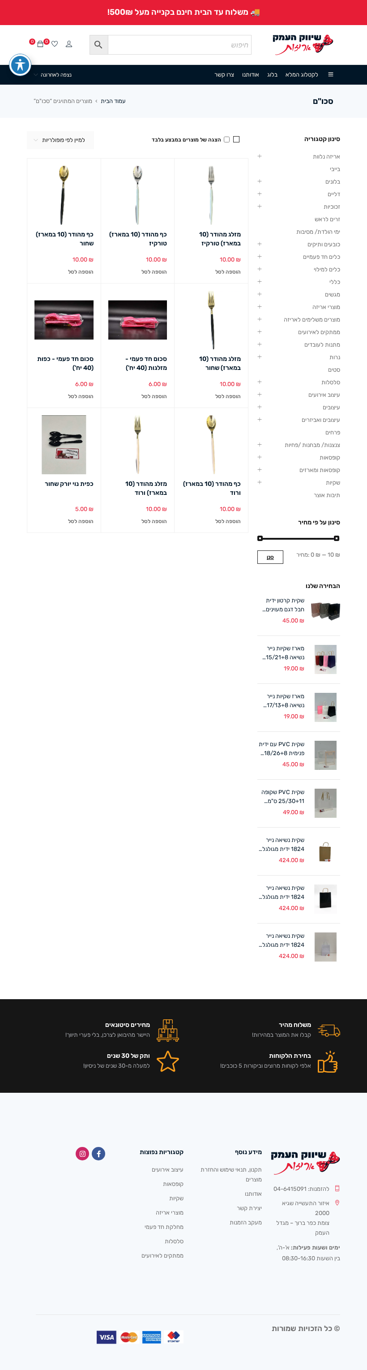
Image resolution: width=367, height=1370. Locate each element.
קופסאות (330, 457)
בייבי (335, 169)
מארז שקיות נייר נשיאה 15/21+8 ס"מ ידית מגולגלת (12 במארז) (283, 653)
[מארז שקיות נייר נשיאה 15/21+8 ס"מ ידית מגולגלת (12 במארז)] (325, 659)
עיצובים (331, 407)
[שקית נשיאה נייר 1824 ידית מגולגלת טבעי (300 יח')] (325, 851)
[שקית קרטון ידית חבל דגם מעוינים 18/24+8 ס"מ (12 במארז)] (325, 611)
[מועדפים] (54, 44)
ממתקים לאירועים (319, 332)
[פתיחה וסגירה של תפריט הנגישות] (20, 65)
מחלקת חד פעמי (164, 1227)
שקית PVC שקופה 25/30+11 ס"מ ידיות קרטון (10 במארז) (282, 797)
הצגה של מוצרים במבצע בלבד (187, 140)
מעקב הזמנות (246, 1222)
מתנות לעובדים (322, 344)
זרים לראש (327, 219)
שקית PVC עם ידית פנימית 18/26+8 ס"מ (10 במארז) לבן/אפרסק (281, 749)
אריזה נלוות (326, 156)
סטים (334, 369)
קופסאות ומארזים (319, 470)
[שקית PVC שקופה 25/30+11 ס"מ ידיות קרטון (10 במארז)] (325, 803)
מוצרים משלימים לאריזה (312, 319)
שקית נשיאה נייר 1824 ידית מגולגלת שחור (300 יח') (281, 893)
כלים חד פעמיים (321, 256)
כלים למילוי (327, 269)
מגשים (332, 294)
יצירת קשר (249, 1208)
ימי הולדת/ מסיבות (318, 231)
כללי (334, 282)
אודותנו (253, 1193)
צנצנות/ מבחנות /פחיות (312, 445)
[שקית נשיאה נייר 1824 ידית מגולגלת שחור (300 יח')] (325, 899)
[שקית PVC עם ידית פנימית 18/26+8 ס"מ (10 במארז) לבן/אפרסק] (325, 755)
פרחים (332, 432)
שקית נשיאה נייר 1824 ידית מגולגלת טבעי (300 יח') (281, 845)
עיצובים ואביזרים (321, 420)
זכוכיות (332, 206)
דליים (334, 194)
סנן (270, 557)
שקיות (333, 482)
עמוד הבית (113, 101)
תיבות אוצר (327, 495)
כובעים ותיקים (323, 244)
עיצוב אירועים (324, 394)
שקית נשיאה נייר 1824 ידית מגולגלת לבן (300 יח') (281, 940)
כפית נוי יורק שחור (69, 484)
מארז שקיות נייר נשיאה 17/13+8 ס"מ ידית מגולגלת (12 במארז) (283, 701)
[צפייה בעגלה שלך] (40, 44)
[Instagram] (82, 1153)
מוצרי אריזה (326, 307)
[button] (228, 272)
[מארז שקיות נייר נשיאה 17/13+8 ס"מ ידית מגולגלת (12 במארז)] (325, 707)
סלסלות (330, 382)
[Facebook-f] (98, 1153)
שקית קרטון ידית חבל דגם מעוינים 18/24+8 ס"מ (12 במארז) (282, 605)
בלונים (332, 181)
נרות (334, 357)
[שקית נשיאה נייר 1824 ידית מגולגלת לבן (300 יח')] (325, 947)
